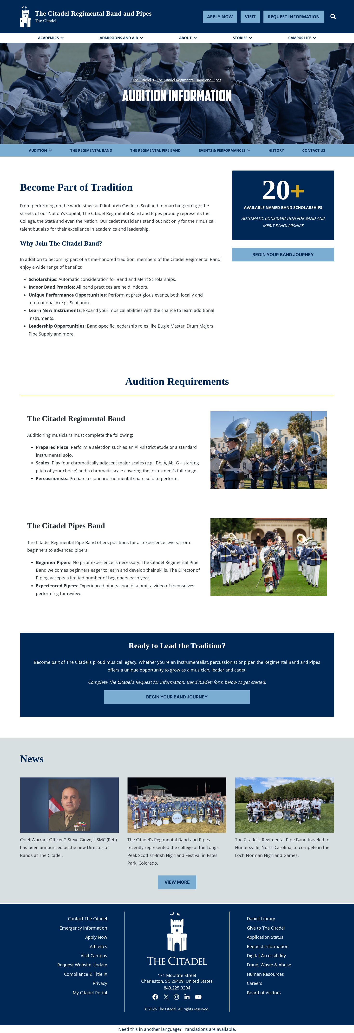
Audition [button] (38, 150)
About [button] (185, 37)
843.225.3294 (177, 988)
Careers (254, 983)
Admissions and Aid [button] (119, 37)
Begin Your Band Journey (283, 254)
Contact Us (313, 150)
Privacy (100, 983)
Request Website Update (82, 965)
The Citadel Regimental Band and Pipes (93, 13)
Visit (250, 16)
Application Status (265, 937)
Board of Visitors (264, 992)
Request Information (294, 16)
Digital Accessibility (266, 955)
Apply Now (220, 16)
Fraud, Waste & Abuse (269, 965)
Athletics (98, 946)
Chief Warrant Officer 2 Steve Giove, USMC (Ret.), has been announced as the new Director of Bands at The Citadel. (69, 847)
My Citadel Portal (90, 992)
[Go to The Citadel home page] (25, 16)
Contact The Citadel (87, 918)
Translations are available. (209, 1029)
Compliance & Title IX (85, 974)
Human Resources (265, 974)
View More (177, 882)
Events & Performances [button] (222, 150)
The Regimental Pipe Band (155, 150)
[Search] (333, 16)
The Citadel (167, 1009)
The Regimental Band (91, 150)
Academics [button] (48, 37)
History (276, 150)
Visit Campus (94, 955)
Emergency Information (83, 928)
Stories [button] (240, 37)
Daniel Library (261, 918)
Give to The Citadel (266, 928)
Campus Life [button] (299, 37)
